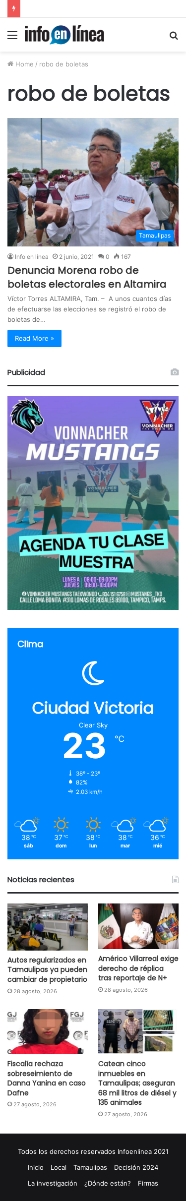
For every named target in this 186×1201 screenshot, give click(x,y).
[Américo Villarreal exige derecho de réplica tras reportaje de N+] (138, 926)
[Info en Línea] (64, 35)
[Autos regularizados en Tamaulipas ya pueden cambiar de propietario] (47, 926)
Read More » (34, 338)
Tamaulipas (90, 1167)
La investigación (52, 1183)
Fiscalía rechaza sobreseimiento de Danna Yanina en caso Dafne (46, 1078)
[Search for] (174, 38)
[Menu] (12, 38)
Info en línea (32, 256)
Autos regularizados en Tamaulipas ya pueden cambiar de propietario (47, 969)
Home (23, 64)
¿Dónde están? (107, 1183)
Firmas (148, 1183)
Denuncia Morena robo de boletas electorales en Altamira (87, 277)
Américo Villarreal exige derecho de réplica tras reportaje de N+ (138, 968)
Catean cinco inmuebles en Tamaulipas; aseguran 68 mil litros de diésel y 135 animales (137, 1083)
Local (58, 1167)
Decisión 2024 (136, 1167)
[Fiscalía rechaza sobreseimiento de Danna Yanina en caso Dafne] (47, 1031)
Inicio (36, 1167)
